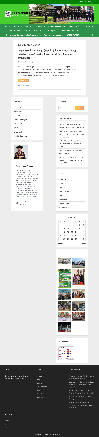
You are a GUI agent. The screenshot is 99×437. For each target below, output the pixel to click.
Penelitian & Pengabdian (56, 26)
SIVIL (6, 428)
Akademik (62, 179)
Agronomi (17, 107)
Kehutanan (17, 128)
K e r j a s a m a (73, 26)
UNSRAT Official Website (85, 2)
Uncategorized (25, 86)
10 (83, 228)
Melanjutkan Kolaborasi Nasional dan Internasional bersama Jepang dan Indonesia (71, 134)
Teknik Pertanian (20, 124)
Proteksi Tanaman (20, 136)
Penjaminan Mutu (68, 31)
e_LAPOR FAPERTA (72, 35)
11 (60, 232)
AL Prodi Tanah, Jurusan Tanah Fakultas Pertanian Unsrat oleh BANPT (70, 143)
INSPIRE (7, 424)
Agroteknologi (19, 132)
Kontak (46, 31)
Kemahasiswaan (64, 191)
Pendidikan (38, 26)
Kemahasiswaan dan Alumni (16, 31)
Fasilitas (87, 26)
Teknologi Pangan (20, 120)
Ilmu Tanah (18, 111)
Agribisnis (17, 116)
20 (68, 235)
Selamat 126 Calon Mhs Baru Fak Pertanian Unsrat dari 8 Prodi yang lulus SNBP (71, 160)
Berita (60, 183)
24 (83, 235)
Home (7, 26)
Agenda (54, 31)
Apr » (84, 243)
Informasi (24, 26)
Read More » (24, 81)
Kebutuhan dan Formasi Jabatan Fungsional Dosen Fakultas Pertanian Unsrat (34, 35)
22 (76, 235)
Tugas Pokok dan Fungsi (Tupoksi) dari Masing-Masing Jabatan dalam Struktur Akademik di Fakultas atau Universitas (47, 54)
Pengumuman (63, 204)
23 (80, 235)
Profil (14, 26)
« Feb (60, 243)
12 (64, 232)
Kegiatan (61, 187)
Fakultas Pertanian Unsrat (27, 12)
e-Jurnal (35, 31)
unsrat (36, 62)
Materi (60, 195)
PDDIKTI (7, 421)
